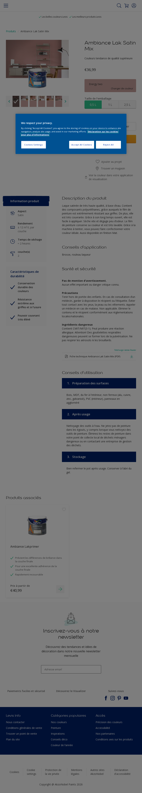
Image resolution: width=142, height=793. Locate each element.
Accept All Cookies (81, 144)
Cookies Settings (33, 144)
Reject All (108, 144)
